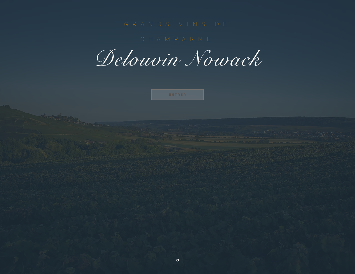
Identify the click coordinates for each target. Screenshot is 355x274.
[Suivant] (323, 137)
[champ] (177, 260)
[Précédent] (31, 137)
